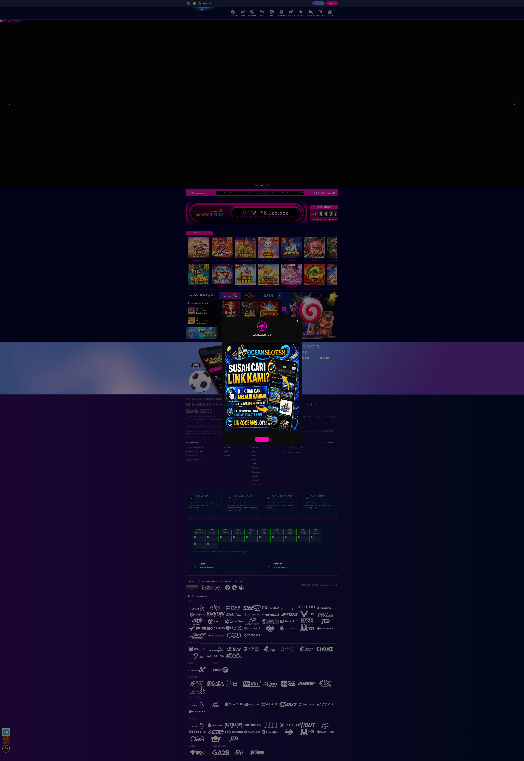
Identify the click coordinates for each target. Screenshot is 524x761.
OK (262, 439)
